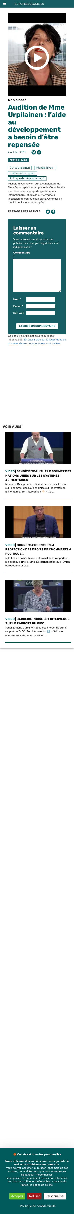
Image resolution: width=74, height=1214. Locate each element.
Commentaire (19, 254)
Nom (17, 299)
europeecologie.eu (29, 3)
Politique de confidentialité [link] (38, 1206)
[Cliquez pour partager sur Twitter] (33, 152)
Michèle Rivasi (18, 159)
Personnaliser (55, 1196)
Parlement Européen (22, 173)
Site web (18, 312)
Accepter (17, 1196)
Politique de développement (27, 178)
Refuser (34, 1196)
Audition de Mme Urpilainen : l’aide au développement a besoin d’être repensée (37, 126)
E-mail (18, 306)
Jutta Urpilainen (20, 167)
